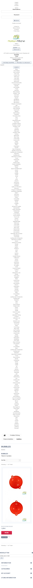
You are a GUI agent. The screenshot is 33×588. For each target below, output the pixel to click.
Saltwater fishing (16, 315)
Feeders (17, 287)
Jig (16, 177)
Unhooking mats (16, 120)
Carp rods (16, 73)
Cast (16, 319)
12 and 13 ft (16, 75)
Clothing (16, 426)
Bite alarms (16, 100)
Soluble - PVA (16, 93)
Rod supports (16, 407)
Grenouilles (16, 198)
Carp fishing (16, 70)
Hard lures (16, 182)
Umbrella (16, 404)
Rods (16, 271)
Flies (16, 204)
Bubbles (17, 165)
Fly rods (16, 220)
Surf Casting (16, 330)
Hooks (16, 170)
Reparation (16, 416)
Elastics (16, 284)
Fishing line (16, 159)
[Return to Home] (5, 435)
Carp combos (16, 72)
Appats (16, 97)
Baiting (16, 111)
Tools (16, 381)
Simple (16, 244)
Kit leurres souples (16, 206)
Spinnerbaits (16, 207)
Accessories (16, 84)
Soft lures (16, 194)
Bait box (16, 390)
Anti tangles (16, 87)
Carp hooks (16, 109)
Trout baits (16, 236)
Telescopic (16, 76)
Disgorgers (16, 146)
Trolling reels (16, 331)
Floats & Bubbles (16, 164)
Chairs (16, 402)
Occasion (16, 29)
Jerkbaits (16, 185)
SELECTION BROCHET (16, 168)
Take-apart (16, 275)
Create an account (16, 23)
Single (16, 171)
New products (16, 27)
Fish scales (16, 340)
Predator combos (16, 125)
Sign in (16, 7)
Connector (16, 281)
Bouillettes (16, 99)
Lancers (16, 218)
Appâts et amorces (16, 150)
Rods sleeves (16, 396)
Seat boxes (16, 393)
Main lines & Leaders (16, 156)
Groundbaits (16, 293)
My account (5, 573)
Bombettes (16, 235)
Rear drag (16, 137)
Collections (16, 257)
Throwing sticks (16, 115)
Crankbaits (16, 183)
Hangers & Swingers (16, 103)
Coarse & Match (16, 268)
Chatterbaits (16, 210)
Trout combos (16, 215)
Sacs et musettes (16, 397)
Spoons (16, 180)
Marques (16, 428)
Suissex (16, 260)
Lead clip (16, 90)
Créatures (16, 195)
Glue (16, 417)
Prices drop (16, 31)
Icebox (16, 405)
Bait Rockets (16, 112)
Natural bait (16, 229)
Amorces (16, 96)
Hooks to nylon (16, 312)
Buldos (16, 247)
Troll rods (16, 324)
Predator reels (16, 132)
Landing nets (16, 106)
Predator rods (16, 126)
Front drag (16, 79)
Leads (16, 118)
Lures (16, 179)
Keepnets (16, 153)
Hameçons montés (16, 242)
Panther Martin (16, 256)
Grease (16, 420)
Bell (16, 105)
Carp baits (16, 94)
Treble (16, 174)
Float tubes (16, 408)
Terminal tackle (16, 413)
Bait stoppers (16, 91)
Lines (16, 301)
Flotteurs (16, 248)
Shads (16, 201)
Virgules (16, 203)
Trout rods (16, 217)
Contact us (16, 26)
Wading (16, 423)
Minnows (16, 188)
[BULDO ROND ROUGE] (16, 495)
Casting (16, 128)
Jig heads (16, 212)
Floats (16, 167)
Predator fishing (17, 123)
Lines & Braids (16, 108)
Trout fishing (16, 213)
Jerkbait (16, 200)
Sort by (3, 460)
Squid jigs (16, 372)
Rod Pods (16, 121)
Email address (16, 9)
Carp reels (16, 78)
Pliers (16, 144)
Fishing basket (16, 382)
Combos (16, 269)
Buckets (16, 394)
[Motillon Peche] (16, 38)
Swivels (16, 147)
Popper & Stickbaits (16, 189)
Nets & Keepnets (16, 149)
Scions (16, 422)
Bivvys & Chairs (16, 399)
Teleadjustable (16, 221)
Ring (16, 419)
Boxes (16, 391)
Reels (16, 278)
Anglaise (16, 277)
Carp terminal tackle (16, 82)
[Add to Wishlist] (9, 537)
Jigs (17, 373)
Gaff (16, 410)
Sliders (16, 192)
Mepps (16, 254)
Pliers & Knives (16, 342)
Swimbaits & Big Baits (16, 191)
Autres (16, 259)
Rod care (16, 425)
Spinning (16, 129)
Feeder (16, 274)
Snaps (16, 141)
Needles (17, 85)
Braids (16, 161)
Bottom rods (16, 321)
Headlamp (16, 339)
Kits (16, 378)
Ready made (16, 162)
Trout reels (16, 224)
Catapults (16, 114)
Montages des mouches (16, 233)
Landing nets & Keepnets (16, 152)
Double (16, 173)
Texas (16, 176)
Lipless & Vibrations (16, 186)
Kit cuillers (16, 265)
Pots (16, 117)
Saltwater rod (16, 318)
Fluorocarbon (16, 304)
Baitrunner (16, 81)
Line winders (16, 232)
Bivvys (16, 400)
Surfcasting (16, 322)
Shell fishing (16, 376)
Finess (16, 197)
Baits (16, 292)
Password (16, 14)
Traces (16, 88)
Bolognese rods (16, 272)
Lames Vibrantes (16, 209)
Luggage (16, 388)
